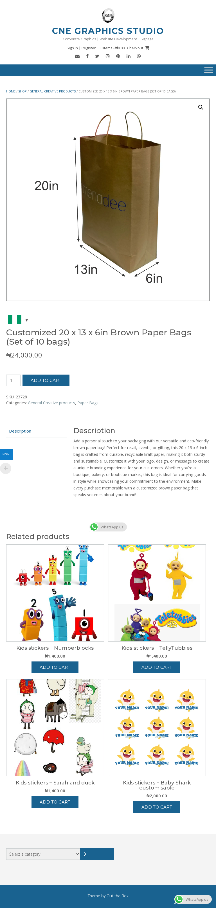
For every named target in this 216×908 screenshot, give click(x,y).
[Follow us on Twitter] (97, 56)
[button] (201, 107)
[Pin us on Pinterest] (118, 56)
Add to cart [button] (55, 667)
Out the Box (118, 895)
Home (10, 91)
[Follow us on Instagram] (108, 56)
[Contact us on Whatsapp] (139, 56)
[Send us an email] (77, 56)
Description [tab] (20, 431)
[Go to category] (97, 854)
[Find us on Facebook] (87, 56)
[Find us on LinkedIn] (128, 56)
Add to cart (46, 380)
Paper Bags (87, 402)
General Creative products (53, 91)
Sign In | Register (81, 47)
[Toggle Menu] (208, 70)
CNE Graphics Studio (108, 31)
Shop (22, 91)
